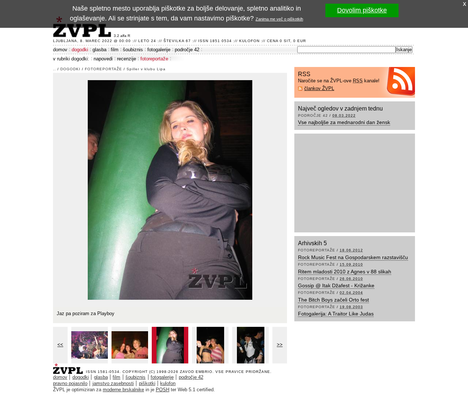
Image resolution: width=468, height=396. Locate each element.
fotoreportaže (154, 58)
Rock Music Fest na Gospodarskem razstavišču (353, 257)
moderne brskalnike (123, 389)
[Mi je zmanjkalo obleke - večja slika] (210, 345)
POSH (162, 389)
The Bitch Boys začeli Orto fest (333, 300)
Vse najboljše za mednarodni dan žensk (344, 122)
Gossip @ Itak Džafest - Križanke (336, 285)
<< (60, 344)
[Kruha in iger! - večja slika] (89, 345)
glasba (99, 49)
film (114, 49)
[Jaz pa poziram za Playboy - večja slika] (170, 345)
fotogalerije (158, 49)
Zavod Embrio (196, 372)
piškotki (147, 383)
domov (60, 49)
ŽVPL (69, 366)
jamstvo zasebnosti (113, 383)
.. (54, 69)
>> (280, 344)
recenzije (126, 58)
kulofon (168, 383)
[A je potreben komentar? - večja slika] (250, 345)
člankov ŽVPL (319, 88)
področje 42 (187, 49)
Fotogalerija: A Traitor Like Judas (336, 314)
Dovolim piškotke (362, 10)
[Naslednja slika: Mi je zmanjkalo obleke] (170, 189)
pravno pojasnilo (70, 383)
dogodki (80, 49)
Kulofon (249, 41)
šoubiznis (133, 49)
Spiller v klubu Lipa (146, 69)
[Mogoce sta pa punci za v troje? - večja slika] (130, 345)
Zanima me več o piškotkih (279, 19)
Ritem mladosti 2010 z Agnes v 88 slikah (344, 271)
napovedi (103, 58)
